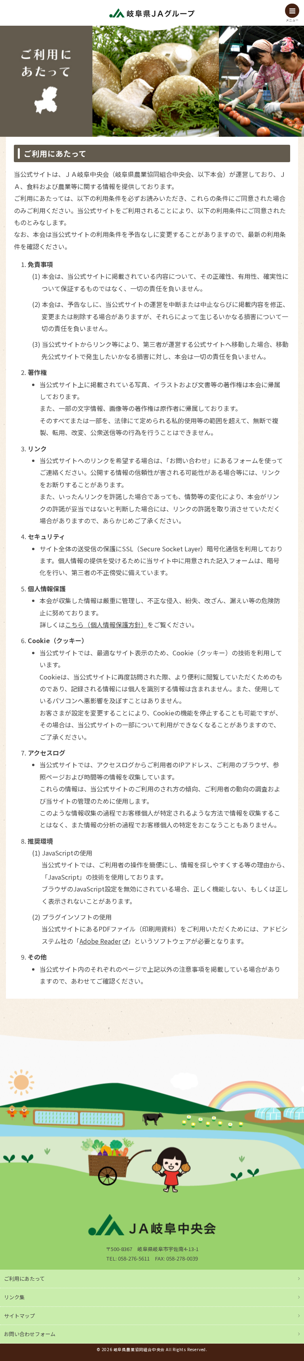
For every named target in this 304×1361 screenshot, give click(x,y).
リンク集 (14, 1297)
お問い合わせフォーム (29, 1334)
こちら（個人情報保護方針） (106, 624)
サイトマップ (19, 1315)
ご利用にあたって (24, 1278)
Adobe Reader (100, 941)
